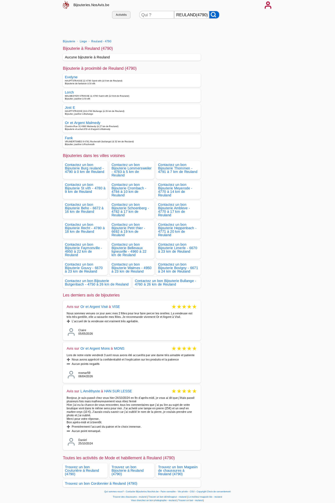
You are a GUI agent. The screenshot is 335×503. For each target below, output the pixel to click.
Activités (121, 14)
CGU (192, 491)
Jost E (70, 107)
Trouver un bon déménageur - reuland (167, 497)
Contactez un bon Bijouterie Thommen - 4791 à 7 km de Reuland (177, 168)
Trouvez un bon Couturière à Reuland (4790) (82, 470)
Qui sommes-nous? (114, 491)
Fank (69, 138)
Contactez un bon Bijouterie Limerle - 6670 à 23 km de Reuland (177, 247)
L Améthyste (90, 391)
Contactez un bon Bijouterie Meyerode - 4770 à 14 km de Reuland (175, 190)
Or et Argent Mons (95, 348)
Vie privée (183, 491)
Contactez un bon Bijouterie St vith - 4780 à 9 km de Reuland (85, 188)
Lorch (69, 92)
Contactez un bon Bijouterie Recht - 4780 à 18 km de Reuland (85, 228)
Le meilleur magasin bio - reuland (205, 497)
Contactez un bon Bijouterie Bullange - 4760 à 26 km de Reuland (165, 282)
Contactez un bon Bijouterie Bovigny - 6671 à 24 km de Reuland (178, 267)
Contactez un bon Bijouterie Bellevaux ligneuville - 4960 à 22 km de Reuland (128, 249)
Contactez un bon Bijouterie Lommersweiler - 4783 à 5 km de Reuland (131, 170)
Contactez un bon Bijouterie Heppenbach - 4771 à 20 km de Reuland (177, 230)
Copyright (201, 491)
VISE (116, 307)
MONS (119, 348)
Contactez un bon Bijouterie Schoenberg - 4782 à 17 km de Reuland (130, 210)
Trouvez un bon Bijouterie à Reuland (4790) (127, 470)
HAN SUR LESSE (118, 391)
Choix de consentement (219, 491)
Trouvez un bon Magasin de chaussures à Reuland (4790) (178, 470)
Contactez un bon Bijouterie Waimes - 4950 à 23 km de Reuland (131, 267)
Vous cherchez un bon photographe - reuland (153, 500)
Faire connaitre (168, 491)
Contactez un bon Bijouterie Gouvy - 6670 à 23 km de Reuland (84, 267)
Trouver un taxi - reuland (190, 500)
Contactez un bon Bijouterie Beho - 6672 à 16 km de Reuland (84, 208)
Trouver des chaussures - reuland (130, 497)
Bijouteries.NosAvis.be (91, 5)
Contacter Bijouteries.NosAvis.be (142, 491)
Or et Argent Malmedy (82, 122)
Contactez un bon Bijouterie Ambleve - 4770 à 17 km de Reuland (174, 210)
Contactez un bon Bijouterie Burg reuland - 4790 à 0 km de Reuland (84, 168)
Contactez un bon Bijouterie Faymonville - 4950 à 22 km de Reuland (83, 249)
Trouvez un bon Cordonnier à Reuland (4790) (101, 483)
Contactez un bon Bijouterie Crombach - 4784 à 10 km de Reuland (128, 190)
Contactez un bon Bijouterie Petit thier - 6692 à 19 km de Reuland (128, 230)
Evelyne (71, 77)
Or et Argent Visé (94, 307)
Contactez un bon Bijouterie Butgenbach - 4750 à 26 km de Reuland (97, 282)
